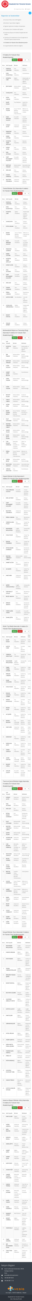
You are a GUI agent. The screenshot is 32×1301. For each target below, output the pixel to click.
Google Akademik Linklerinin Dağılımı (13, 45)
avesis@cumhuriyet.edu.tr (11, 1275)
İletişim (24, 1292)
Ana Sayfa (8, 1292)
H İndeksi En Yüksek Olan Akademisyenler (16, 42)
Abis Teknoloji (14, 1299)
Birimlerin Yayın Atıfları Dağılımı (12, 23)
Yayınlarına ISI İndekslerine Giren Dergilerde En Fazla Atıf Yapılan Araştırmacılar (16, 38)
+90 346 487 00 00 (9, 1278)
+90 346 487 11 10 (9, 1280)
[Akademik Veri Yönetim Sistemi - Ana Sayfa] (5, 4)
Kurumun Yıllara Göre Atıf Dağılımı (12, 20)
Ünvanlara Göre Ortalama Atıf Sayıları (13, 29)
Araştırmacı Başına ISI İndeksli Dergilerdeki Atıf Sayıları (15, 33)
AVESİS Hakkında (16, 1292)
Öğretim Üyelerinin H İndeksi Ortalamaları (14, 26)
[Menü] (30, 13)
